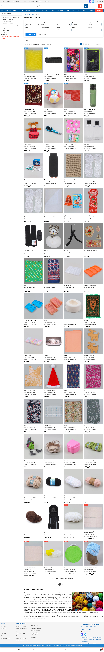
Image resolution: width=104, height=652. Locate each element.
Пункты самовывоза (21, 628)
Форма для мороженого (90, 285)
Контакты (38, 1)
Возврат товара (35, 630)
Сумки (52, 10)
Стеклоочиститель (29, 180)
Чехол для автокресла (50, 531)
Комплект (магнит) (89, 355)
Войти (101, 1)
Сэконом (3, 626)
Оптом (83, 10)
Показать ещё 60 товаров (63, 578)
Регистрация (34, 625)
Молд (45, 320)
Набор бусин (28, 355)
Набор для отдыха (29, 250)
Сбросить (42, 34)
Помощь (46, 1)
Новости (3, 631)
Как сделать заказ (21, 626)
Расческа (46, 144)
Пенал (65, 74)
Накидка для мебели (30, 109)
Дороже (49, 44)
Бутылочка (87, 144)
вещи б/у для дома (52, 604)
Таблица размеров (36, 628)
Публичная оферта (21, 638)
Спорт (36, 10)
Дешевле (42, 44)
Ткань (25, 74)
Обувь (68, 10)
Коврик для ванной (69, 180)
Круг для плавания (69, 215)
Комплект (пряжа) (89, 461)
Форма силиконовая (30, 320)
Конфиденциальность (22, 640)
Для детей (20, 10)
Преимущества (5, 638)
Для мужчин (12, 10)
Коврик (86, 320)
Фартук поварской (49, 180)
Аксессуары (59, 10)
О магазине (16, 1)
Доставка (31, 1)
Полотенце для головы (90, 567)
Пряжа (46, 496)
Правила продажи (21, 636)
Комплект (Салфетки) (70, 144)
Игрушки (28, 10)
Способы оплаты (20, 633)
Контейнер (67, 461)
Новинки (36, 44)
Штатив (66, 250)
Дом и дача (44, 10)
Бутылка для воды (89, 109)
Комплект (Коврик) (29, 390)
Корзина (46, 461)
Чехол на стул (87, 180)
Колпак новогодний (49, 390)
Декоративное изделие (90, 250)
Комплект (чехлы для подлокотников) (89, 531)
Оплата (24, 1)
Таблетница (47, 425)
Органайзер (27, 144)
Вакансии (3, 628)
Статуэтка (46, 250)
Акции (91, 10)
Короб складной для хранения (52, 74)
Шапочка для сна (88, 215)
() (26, 650)
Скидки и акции (5, 1)
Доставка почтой (20, 631)
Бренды (99, 10)
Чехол (65, 567)
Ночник (46, 109)
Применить (31, 34)
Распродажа (75, 10)
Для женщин (4, 10)
